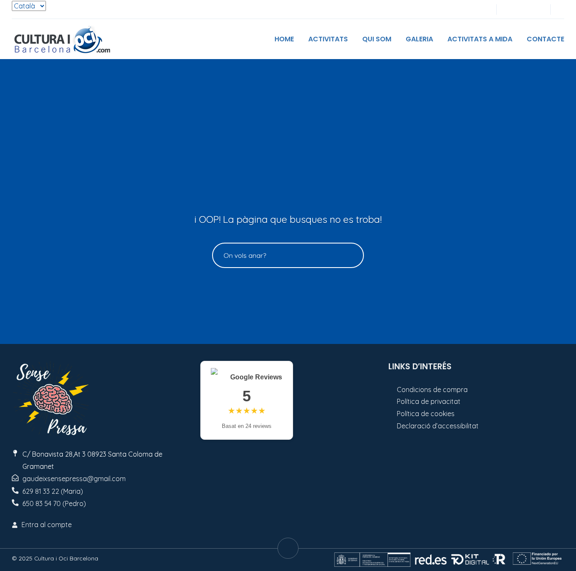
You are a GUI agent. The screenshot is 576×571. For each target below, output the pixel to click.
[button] (561, 9)
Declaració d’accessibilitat (438, 426)
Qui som (376, 39)
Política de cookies (426, 413)
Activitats (328, 39)
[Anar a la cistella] (536, 9)
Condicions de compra (432, 389)
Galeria (419, 39)
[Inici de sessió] (522, 9)
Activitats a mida (479, 39)
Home (284, 39)
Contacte (545, 39)
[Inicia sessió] (508, 9)
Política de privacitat (428, 401)
